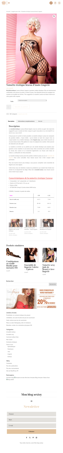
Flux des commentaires (12, 368)
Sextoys (10, 356)
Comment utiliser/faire (12, 337)
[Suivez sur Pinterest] (33, 437)
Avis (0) (40, 121)
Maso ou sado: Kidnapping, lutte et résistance (18, 322)
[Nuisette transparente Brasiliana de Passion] (47, 223)
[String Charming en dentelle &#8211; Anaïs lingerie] (31, 223)
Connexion (9, 363)
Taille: (12, 101)
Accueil (8, 11)
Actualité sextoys (11, 332)
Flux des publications (12, 366)
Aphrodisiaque (11, 346)
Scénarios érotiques (11, 342)
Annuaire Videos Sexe (44, 377)
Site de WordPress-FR (12, 371)
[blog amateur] (10, 379)
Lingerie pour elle (15, 11)
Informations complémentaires (26, 121)
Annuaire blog (10, 377)
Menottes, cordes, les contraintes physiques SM (19, 325)
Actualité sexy (10, 334)
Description (11, 121)
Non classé (9, 339)
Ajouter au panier (21, 107)
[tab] (11, 121)
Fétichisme (10, 349)
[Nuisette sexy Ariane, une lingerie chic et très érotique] (16, 223)
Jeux (9, 351)
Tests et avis (9, 344)
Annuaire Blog (34, 377)
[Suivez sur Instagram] (36, 437)
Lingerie (10, 354)
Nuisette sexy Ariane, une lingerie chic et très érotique (15, 229)
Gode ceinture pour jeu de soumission (16, 320)
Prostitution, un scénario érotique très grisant (18, 315)
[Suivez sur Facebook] (26, 437)
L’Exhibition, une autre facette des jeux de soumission (20, 317)
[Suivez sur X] (30, 437)
